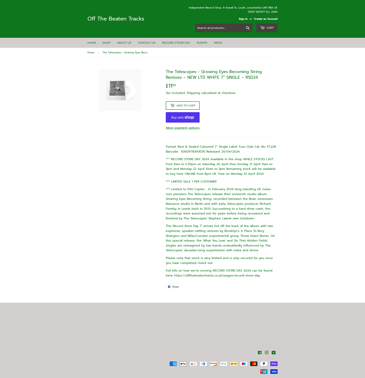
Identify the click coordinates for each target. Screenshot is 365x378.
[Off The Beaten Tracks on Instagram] (267, 353)
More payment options (183, 128)
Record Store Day (176, 42)
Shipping (193, 93)
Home (91, 42)
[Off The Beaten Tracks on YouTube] (274, 353)
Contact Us (147, 42)
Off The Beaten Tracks (115, 19)
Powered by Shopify (141, 364)
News (218, 42)
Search (92, 334)
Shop (106, 42)
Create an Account (266, 19)
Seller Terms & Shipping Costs (98, 326)
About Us (124, 42)
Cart (270, 27)
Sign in (243, 19)
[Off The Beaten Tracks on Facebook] (260, 353)
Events (202, 42)
